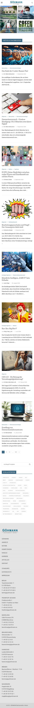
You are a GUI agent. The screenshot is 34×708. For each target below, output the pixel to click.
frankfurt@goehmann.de (9, 610)
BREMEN (4, 667)
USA (13, 511)
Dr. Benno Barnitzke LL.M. (10, 382)
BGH (26, 477)
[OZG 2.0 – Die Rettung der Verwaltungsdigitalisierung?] (17, 361)
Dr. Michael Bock (8, 432)
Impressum (6, 575)
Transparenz (6, 508)
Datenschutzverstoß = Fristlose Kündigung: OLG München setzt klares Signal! (16, 121)
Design (19, 485)
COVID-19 (5, 482)
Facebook (10, 490)
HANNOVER (5, 649)
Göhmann (5, 539)
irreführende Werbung (8, 498)
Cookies (27, 480)
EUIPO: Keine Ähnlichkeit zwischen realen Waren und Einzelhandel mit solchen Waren (15, 174)
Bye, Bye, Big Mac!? (9, 328)
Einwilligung (14, 487)
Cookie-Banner (19, 480)
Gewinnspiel (26, 493)
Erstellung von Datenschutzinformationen (12, 428)
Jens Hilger (6, 283)
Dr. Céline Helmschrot (9, 74)
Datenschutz (13, 482)
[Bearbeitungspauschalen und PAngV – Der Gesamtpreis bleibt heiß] (17, 209)
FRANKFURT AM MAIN (9, 598)
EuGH (26, 487)
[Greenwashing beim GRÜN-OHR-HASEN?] (25, 26)
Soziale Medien (17, 506)
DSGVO (25, 485)
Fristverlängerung (20, 490)
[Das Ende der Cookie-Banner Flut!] (17, 55)
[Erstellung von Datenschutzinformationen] (17, 411)
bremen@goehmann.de (9, 679)
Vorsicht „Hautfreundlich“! (25, 16)
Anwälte (5, 542)
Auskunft (14, 477)
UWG (18, 511)
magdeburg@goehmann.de (10, 696)
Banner (20, 477)
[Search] (32, 2)
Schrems (23, 503)
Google (4, 495)
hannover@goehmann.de (9, 662)
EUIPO (4, 490)
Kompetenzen (7, 549)
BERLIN (4, 580)
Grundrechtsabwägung (15, 495)
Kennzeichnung (6, 500)
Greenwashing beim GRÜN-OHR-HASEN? (25, 30)
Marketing (5, 503)
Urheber (23, 508)
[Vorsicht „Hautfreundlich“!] (25, 12)
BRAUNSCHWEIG (7, 632)
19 (16, 452)
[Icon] (17, 103)
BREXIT (4, 480)
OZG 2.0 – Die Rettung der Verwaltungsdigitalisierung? (12, 378)
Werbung (23, 511)
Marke (14, 500)
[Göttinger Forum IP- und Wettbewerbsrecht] (8, 12)
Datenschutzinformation (9, 485)
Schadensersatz (15, 503)
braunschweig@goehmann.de (10, 644)
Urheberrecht (6, 511)
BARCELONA (6, 615)
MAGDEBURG (6, 684)
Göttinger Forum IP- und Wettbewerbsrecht (8, 16)
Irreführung (19, 498)
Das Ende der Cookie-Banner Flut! (15, 71)
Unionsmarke (15, 508)
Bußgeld (11, 480)
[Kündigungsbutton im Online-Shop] (8, 26)
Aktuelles (5, 560)
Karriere (5, 556)
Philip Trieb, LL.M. (8, 331)
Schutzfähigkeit (7, 506)
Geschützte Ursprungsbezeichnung (11, 493)
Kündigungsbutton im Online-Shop (8, 30)
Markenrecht (22, 500)
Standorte (5, 568)
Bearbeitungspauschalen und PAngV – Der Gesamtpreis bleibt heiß (16, 226)
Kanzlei (4, 553)
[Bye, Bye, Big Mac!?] (17, 312)
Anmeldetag (6, 477)
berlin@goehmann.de (8, 593)
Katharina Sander (8, 230)
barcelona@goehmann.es (9, 627)
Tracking (25, 506)
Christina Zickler (8, 179)
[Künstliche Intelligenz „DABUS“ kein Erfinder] (17, 262)
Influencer (26, 495)
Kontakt (5, 563)
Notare (4, 546)
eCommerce (6, 487)
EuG (21, 487)
